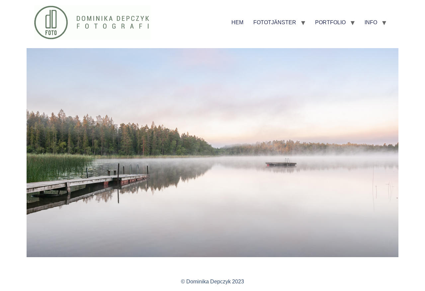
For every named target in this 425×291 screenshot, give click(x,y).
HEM (237, 22)
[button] (33, 154)
